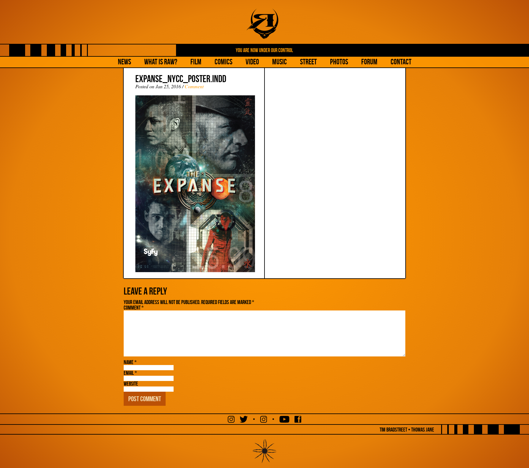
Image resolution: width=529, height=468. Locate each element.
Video (252, 62)
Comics (223, 62)
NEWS (124, 62)
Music (279, 62)
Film (195, 62)
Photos (339, 62)
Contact (401, 62)
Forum (369, 62)
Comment (194, 86)
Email (130, 373)
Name (130, 362)
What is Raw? (160, 62)
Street (308, 62)
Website (131, 384)
